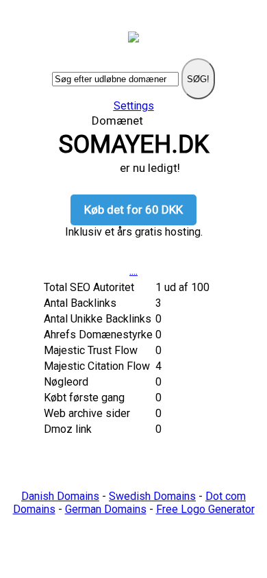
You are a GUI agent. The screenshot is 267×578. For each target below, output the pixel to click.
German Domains (106, 509)
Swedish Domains (152, 496)
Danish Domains (60, 496)
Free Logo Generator (205, 509)
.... (133, 270)
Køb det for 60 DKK (133, 209)
